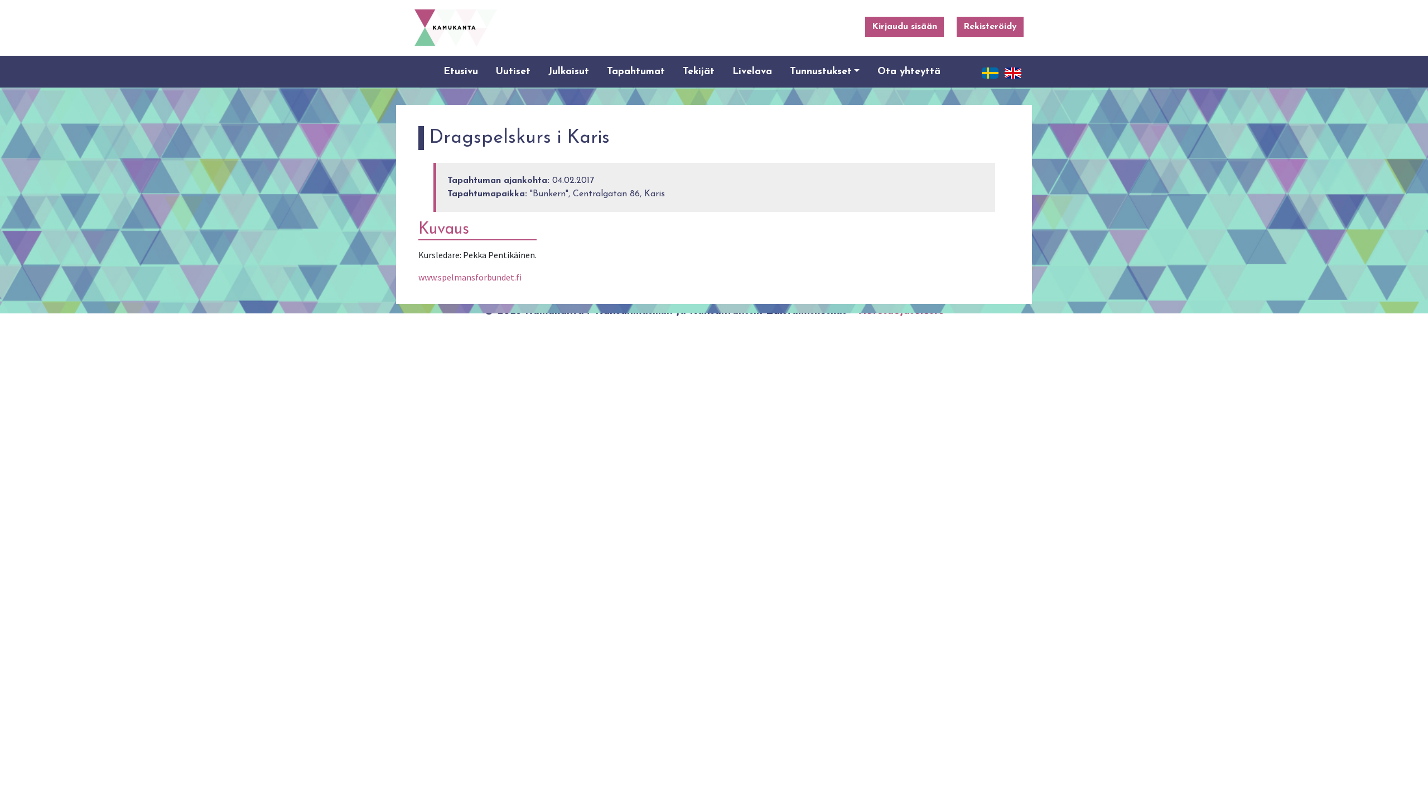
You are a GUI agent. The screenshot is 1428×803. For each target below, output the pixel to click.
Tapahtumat (636, 71)
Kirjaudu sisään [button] (904, 26)
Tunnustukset (821, 71)
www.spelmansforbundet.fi (470, 277)
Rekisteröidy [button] (990, 26)
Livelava (752, 71)
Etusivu (460, 71)
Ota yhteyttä (908, 71)
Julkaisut (568, 71)
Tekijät (699, 71)
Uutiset (513, 71)
